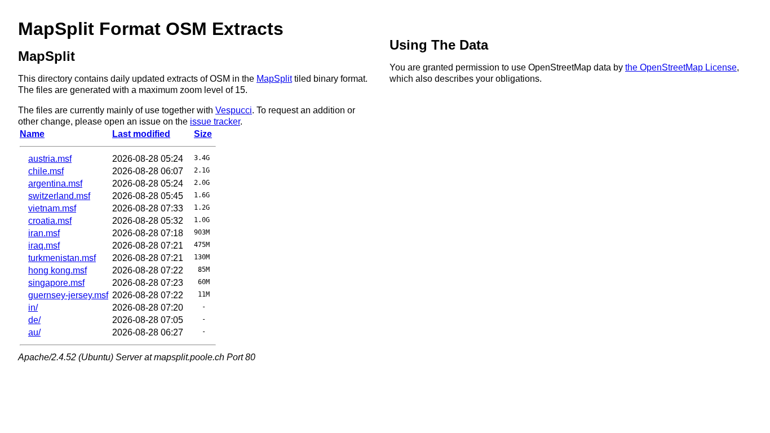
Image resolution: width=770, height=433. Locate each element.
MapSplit (274, 78)
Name (32, 134)
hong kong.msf (57, 270)
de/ (34, 320)
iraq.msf (44, 245)
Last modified (141, 134)
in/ (33, 307)
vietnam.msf (52, 208)
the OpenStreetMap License (681, 67)
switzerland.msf (59, 196)
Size (203, 134)
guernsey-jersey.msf (68, 295)
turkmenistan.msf (62, 258)
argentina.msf (55, 183)
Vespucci (233, 110)
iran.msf (44, 233)
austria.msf (50, 159)
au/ (34, 332)
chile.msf (46, 171)
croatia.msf (50, 221)
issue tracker (215, 121)
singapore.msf (56, 283)
